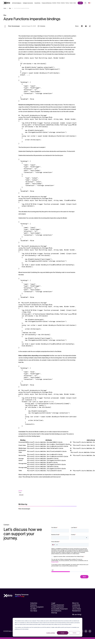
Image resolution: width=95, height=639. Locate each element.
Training (67, 3)
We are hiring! (76, 614)
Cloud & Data (37, 3)
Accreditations (56, 611)
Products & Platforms (47, 3)
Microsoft (21, 495)
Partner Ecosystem (37, 607)
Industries (54, 3)
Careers (71, 3)
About (74, 3)
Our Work (33, 609)
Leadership (76, 605)
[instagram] (89, 631)
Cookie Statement (57, 607)
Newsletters (76, 611)
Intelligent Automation (28, 3)
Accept (62, 632)
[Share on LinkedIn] (81, 26)
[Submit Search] (85, 3)
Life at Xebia (76, 609)
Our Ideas (33, 611)
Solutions (63, 3)
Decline (74, 632)
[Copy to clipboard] (89, 26)
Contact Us (76, 607)
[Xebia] (7, 3)
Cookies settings (50, 632)
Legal (53, 603)
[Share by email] (85, 26)
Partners (58, 3)
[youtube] (85, 631)
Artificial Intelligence (16, 3)
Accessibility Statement (59, 609)
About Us (75, 603)
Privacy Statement (57, 605)
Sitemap (54, 613)
